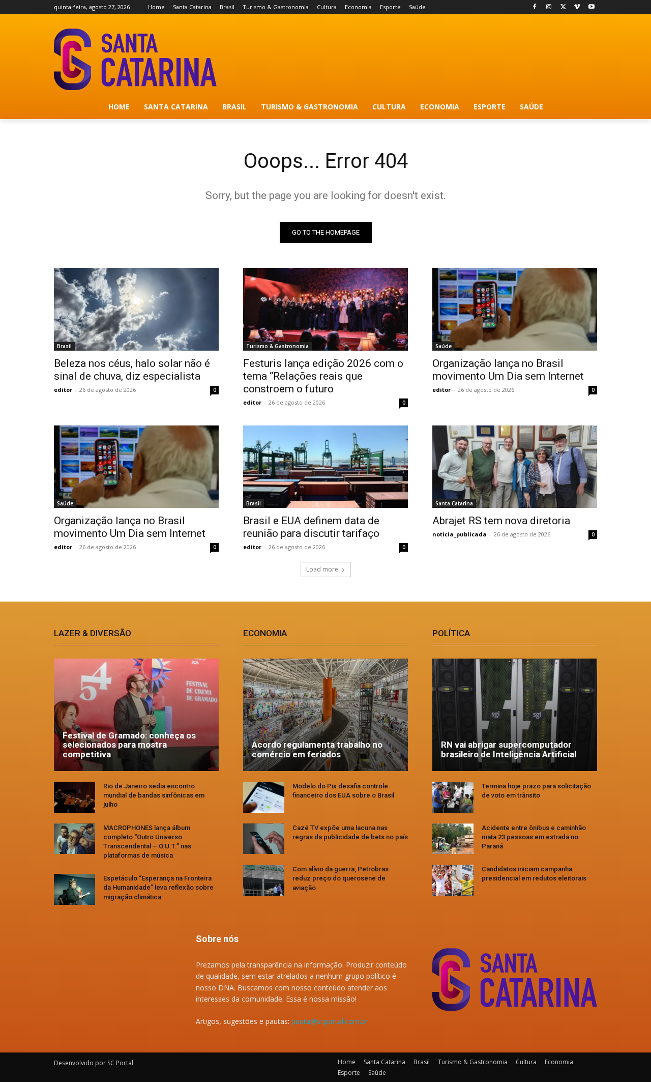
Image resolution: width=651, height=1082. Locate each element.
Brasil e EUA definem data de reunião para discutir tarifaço (311, 527)
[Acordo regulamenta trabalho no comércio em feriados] (325, 715)
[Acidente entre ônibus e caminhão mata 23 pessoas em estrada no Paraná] (453, 839)
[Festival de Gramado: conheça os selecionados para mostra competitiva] (136, 715)
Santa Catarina (454, 503)
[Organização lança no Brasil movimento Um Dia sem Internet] (514, 309)
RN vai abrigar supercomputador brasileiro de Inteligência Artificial (508, 749)
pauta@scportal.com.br (329, 1021)
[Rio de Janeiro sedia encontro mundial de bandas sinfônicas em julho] (74, 797)
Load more (322, 569)
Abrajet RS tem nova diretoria (501, 521)
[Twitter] (563, 7)
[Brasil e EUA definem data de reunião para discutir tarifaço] (325, 466)
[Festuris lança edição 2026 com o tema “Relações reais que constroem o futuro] (325, 309)
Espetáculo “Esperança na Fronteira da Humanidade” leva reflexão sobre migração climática (158, 887)
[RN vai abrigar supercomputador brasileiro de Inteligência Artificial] (514, 715)
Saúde (443, 346)
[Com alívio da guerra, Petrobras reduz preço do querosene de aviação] (263, 880)
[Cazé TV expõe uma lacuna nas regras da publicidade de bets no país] (263, 839)
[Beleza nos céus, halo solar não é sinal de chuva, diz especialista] (136, 309)
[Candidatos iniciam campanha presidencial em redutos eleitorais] (453, 880)
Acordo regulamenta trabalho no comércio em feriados (317, 749)
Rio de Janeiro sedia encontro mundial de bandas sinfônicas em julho (153, 795)
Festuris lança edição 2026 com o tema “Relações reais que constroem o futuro (323, 376)
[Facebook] (535, 7)
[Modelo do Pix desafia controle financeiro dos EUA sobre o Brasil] (263, 797)
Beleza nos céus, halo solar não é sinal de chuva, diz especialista (132, 369)
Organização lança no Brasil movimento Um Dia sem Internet (508, 369)
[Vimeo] (577, 7)
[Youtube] (591, 7)
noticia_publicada (459, 534)
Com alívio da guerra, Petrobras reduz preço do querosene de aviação (340, 878)
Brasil (64, 346)
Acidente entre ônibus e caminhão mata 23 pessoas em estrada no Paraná (534, 837)
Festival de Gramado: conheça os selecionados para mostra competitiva (129, 744)
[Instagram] (549, 7)
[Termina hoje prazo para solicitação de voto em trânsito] (453, 797)
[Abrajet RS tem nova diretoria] (514, 466)
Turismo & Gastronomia (277, 346)
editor (63, 389)
